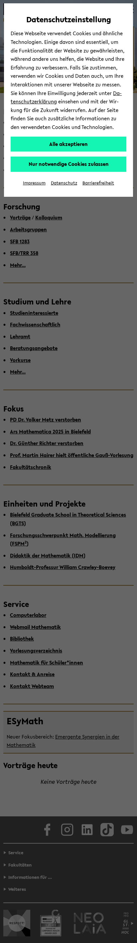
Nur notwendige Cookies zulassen (69, 164)
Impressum (34, 183)
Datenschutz (64, 183)
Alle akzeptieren (68, 144)
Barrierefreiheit (98, 183)
